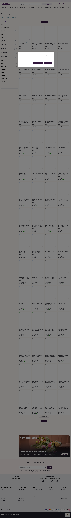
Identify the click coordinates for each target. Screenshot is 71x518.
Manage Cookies (23, 63)
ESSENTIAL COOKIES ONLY (37, 63)
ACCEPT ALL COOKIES (48, 63)
